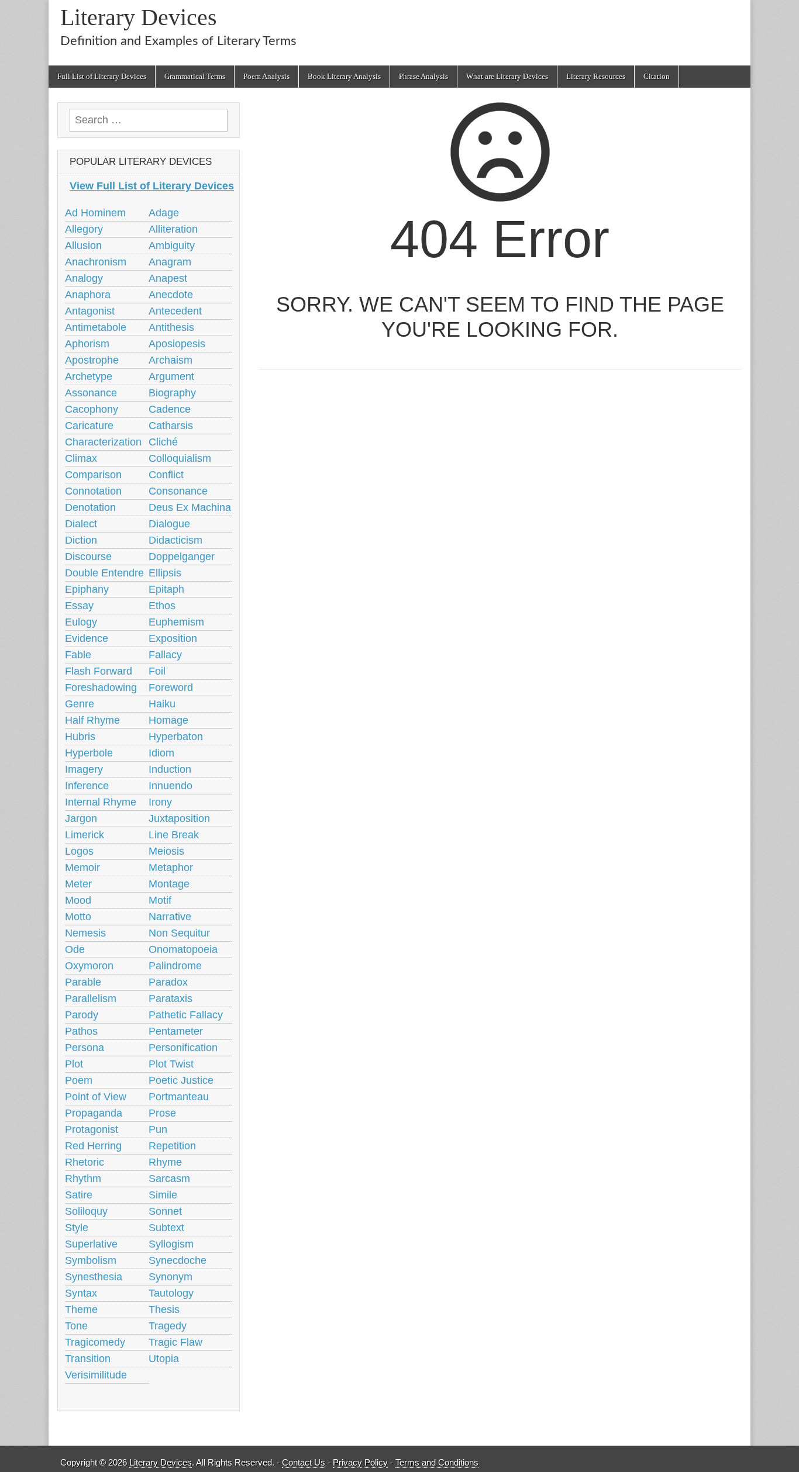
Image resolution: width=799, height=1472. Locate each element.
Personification (183, 1047)
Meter (78, 884)
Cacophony (91, 409)
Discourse (88, 556)
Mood (78, 900)
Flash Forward (98, 671)
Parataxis (170, 998)
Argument (171, 376)
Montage (169, 884)
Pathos (81, 1031)
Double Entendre (104, 573)
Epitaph (166, 589)
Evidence (86, 638)
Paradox (168, 982)
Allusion (83, 245)
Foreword (171, 687)
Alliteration (173, 229)
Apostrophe (92, 360)
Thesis (164, 1309)
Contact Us (303, 1462)
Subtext (166, 1227)
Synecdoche (177, 1260)
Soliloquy (86, 1211)
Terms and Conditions (436, 1462)
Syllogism (171, 1244)
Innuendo (170, 786)
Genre (79, 704)
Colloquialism (180, 458)
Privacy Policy (360, 1462)
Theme (81, 1309)
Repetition (172, 1146)
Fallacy (165, 655)
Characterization (103, 442)
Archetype (88, 376)
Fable (78, 655)
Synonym (170, 1277)
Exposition (173, 638)
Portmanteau (179, 1097)
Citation (656, 76)
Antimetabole (95, 327)
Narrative (170, 916)
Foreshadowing (101, 687)
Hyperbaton (176, 736)
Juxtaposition (179, 818)
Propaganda (93, 1113)
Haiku (162, 704)
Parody (81, 1015)
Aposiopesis (177, 344)
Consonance (178, 491)
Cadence (170, 409)
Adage (164, 213)
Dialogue (169, 524)
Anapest (168, 278)
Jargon (81, 818)
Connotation (93, 491)
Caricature (89, 425)
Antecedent (175, 311)
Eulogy (81, 622)
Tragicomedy (95, 1342)
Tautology (171, 1293)
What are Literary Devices (507, 76)
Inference (87, 786)
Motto (78, 916)
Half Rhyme (92, 720)
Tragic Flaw (175, 1342)
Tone (76, 1326)
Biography (172, 393)
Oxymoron (89, 966)
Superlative (91, 1244)
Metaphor (171, 867)
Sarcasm (169, 1178)
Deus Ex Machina (190, 507)
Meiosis (166, 851)
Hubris (80, 736)
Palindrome (175, 966)
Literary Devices (138, 17)
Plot (74, 1064)
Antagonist (90, 311)
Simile (163, 1195)
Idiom (161, 753)
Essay (79, 605)
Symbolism (90, 1260)
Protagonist (91, 1129)
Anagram (170, 262)
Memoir (82, 867)
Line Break (174, 835)
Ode (75, 949)
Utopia (164, 1358)
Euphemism (176, 622)
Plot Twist (171, 1064)
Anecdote (171, 294)
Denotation (90, 507)
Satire (78, 1195)
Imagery (84, 769)
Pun (158, 1129)
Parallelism (90, 998)
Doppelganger (182, 556)
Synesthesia (93, 1277)
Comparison (93, 475)
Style (76, 1227)
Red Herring (93, 1146)
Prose (162, 1113)
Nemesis (85, 933)
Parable (83, 982)
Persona (84, 1047)
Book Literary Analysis (344, 76)
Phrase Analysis (423, 76)
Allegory (84, 229)
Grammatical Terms (194, 76)
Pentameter (176, 1031)
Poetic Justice (181, 1080)
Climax (81, 458)
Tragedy (168, 1326)
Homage (168, 720)
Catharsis (171, 425)
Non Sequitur (179, 933)
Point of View (95, 1097)
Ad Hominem (95, 213)
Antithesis (171, 327)
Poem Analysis (266, 76)
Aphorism (87, 344)
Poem (78, 1080)
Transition (88, 1358)
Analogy (84, 278)
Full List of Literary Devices (101, 76)
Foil (157, 671)
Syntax (81, 1293)
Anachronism (95, 262)
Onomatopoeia (183, 949)
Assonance (91, 393)
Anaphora (88, 294)
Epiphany (87, 589)
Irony (160, 802)
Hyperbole (89, 753)
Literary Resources (595, 76)
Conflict (166, 475)
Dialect (81, 524)
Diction (81, 540)
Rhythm (83, 1178)
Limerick (84, 835)
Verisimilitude (96, 1375)
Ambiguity (172, 245)
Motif (160, 900)
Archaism (170, 360)
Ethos (162, 605)
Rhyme (165, 1162)
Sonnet (165, 1211)
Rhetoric (84, 1162)
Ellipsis (165, 573)
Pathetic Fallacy (186, 1015)
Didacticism (175, 540)
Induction (170, 769)
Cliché (163, 442)
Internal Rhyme (100, 802)
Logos (79, 851)
